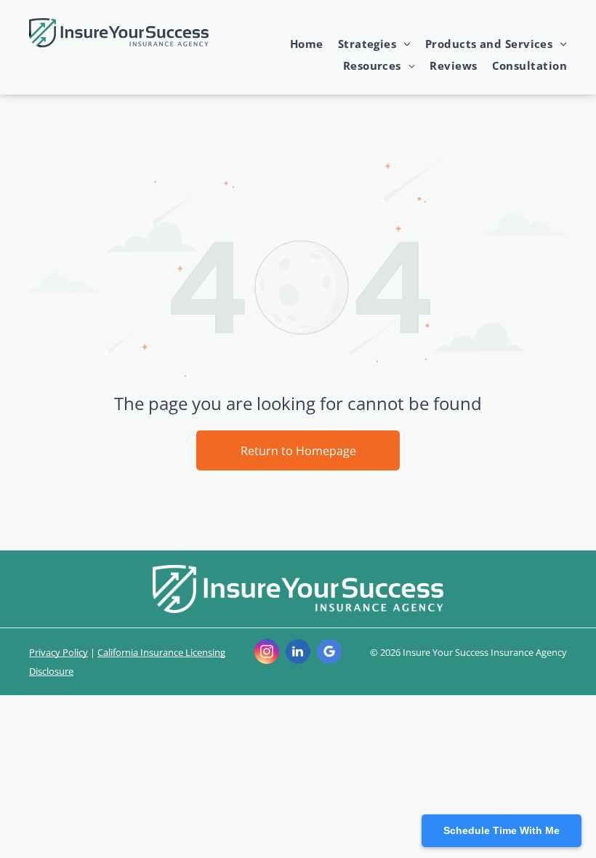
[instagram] (266, 653)
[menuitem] (299, 44)
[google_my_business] (329, 653)
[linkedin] (298, 653)
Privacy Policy (58, 652)
